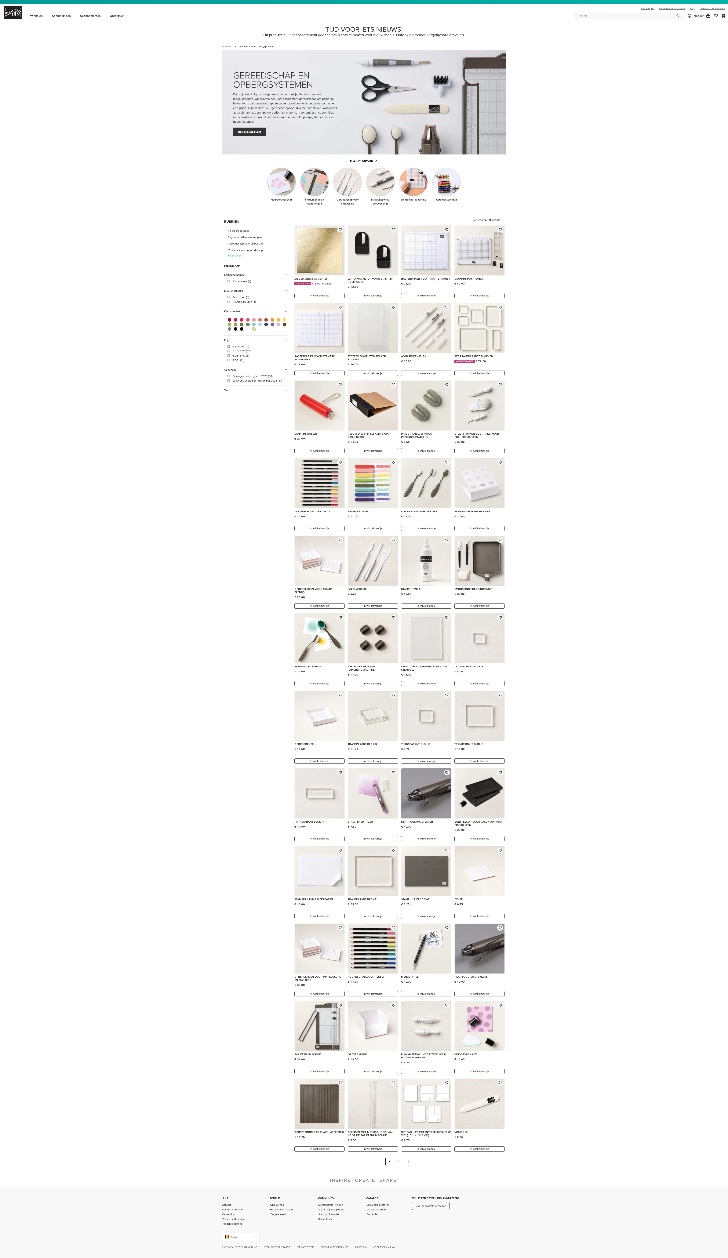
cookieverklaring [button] (384, 1247)
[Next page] (409, 1161)
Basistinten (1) (240, 297)
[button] (708, 15)
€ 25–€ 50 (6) (240, 355)
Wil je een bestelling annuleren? (435, 1198)
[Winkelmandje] (723, 15)
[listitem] (256, 231)
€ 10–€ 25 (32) (241, 351)
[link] (716, 15)
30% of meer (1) (241, 281)
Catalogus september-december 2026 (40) (257, 380)
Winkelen (226, 46)
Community (326, 1198)
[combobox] (629, 16)
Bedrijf (275, 1198)
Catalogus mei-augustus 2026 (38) (252, 376)
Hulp (225, 1198)
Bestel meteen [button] (249, 131)
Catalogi (372, 1198)
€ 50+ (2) (237, 360)
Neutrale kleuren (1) (244, 301)
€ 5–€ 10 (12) (240, 346)
